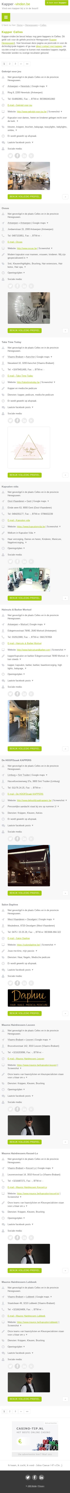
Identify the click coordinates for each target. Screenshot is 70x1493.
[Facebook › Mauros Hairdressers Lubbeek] (17, 1366)
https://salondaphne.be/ (28, 944)
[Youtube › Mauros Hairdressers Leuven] (31, 1109)
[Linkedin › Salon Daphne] (24, 983)
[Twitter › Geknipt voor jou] (10, 155)
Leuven (29, 1039)
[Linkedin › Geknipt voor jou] (24, 155)
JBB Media (32, 1486)
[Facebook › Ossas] (17, 286)
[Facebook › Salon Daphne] (17, 983)
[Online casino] (35, 1423)
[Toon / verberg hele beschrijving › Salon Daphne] (38, 951)
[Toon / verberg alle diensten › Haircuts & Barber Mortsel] (38, 666)
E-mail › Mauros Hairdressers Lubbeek (26, 1316)
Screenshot (55, 111)
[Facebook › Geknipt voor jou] (17, 155)
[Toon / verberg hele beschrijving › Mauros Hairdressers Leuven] (38, 1076)
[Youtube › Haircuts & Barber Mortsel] (31, 694)
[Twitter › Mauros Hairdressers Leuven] (10, 1109)
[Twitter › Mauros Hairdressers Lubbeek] (10, 1366)
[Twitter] (28, 1477)
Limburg (11, 775)
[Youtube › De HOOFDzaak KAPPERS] (31, 838)
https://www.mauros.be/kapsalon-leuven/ (37, 1065)
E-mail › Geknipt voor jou (20, 105)
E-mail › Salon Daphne (19, 938)
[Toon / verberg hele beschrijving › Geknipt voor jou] (38, 119)
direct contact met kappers (49, 46)
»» (27, 64)
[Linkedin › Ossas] (24, 286)
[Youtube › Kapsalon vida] (31, 561)
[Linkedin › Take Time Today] (24, 420)
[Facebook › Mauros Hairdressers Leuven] (17, 1109)
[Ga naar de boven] (65, 196)
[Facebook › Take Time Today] (17, 420)
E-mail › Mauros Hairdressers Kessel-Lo (27, 1187)
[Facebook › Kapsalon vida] (17, 561)
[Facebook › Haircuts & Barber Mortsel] (17, 694)
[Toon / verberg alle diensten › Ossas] (38, 265)
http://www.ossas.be (27, 248)
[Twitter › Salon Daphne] (10, 983)
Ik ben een (57, 3)
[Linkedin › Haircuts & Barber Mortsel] (24, 694)
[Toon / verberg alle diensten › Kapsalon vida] (38, 540)
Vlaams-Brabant (15, 357)
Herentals (25, 86)
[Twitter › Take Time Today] (10, 420)
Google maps (40, 86)
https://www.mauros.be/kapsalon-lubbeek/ (37, 1322)
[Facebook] (34, 1477)
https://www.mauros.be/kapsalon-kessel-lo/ (38, 1193)
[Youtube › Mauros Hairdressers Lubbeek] (31, 1366)
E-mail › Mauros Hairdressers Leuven (26, 1058)
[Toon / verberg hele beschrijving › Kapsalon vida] (38, 533)
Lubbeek (30, 1297)
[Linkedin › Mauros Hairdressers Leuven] (24, 1109)
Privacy (41, 1486)
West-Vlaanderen (16, 919)
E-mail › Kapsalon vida (19, 520)
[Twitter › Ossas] (10, 286)
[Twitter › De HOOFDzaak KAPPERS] (10, 838)
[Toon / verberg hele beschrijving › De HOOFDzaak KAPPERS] (38, 806)
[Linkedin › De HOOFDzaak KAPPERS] (24, 838)
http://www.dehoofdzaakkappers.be (34, 800)
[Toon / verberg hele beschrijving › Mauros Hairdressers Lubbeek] (38, 1333)
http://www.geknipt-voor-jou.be (32, 111)
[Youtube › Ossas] (31, 286)
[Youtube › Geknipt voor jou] (31, 155)
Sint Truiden (24, 775)
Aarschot (30, 357)
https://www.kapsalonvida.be (31, 526)
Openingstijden (16, 272)
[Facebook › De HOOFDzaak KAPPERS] (17, 838)
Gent (29, 501)
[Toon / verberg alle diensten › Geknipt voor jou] (38, 128)
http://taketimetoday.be (28, 382)
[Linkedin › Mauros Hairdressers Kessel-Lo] (24, 1237)
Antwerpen (13, 86)
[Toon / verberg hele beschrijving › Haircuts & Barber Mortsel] (38, 657)
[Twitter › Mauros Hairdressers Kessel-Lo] (10, 1237)
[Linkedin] (41, 1477)
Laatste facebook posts (21, 142)
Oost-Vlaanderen (16, 501)
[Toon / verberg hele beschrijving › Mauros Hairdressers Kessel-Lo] (38, 1204)
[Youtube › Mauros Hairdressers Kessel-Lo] (31, 1237)
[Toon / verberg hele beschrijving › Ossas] (38, 256)
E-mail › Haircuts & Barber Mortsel (24, 643)
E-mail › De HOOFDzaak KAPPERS (25, 794)
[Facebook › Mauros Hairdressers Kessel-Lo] (17, 1237)
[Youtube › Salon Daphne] (31, 983)
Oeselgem (32, 919)
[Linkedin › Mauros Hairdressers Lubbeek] (24, 1366)
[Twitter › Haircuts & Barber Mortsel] (10, 694)
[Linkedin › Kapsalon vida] (24, 561)
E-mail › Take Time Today (20, 376)
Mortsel (24, 624)
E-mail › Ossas (15, 242)
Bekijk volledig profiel (25, 196)
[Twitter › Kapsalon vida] (10, 561)
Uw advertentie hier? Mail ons (35, 1454)
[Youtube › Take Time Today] (31, 420)
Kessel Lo (31, 1168)
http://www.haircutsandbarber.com (33, 650)
